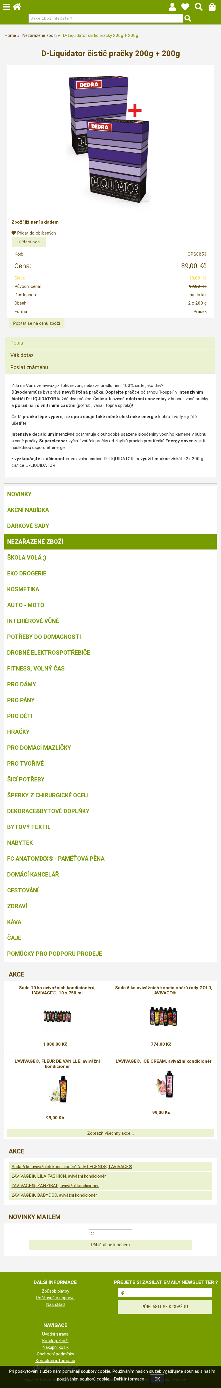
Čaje (14, 937)
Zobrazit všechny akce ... (110, 1133)
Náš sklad (55, 1304)
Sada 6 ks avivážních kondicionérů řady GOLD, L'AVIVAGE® (163, 990)
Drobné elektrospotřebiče (48, 652)
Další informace (129, 1379)
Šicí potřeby (26, 779)
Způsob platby (55, 1291)
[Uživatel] (188, 8)
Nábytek (20, 842)
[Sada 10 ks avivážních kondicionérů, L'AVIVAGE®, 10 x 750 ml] (57, 1016)
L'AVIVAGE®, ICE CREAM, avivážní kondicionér (164, 1061)
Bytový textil (29, 827)
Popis (16, 343)
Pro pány (21, 700)
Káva (14, 922)
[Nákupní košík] (215, 8)
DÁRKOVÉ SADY (28, 525)
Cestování (23, 890)
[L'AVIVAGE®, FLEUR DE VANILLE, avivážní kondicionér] (57, 1089)
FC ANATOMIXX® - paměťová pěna (55, 858)
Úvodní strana (55, 1334)
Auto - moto (25, 605)
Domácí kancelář (33, 874)
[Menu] (6, 7)
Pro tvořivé (25, 763)
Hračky (18, 731)
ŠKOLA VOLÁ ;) (26, 557)
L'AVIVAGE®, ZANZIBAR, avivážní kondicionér (55, 1185)
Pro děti (20, 716)
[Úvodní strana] (20, 8)
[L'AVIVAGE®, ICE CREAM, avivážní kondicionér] (163, 1084)
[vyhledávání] (201, 8)
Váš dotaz (22, 355)
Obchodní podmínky (55, 1354)
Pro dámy (21, 684)
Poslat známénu (29, 367)
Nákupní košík (55, 1347)
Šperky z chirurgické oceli (48, 795)
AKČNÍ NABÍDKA (28, 510)
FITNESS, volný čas (36, 668)
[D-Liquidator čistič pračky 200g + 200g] (110, 139)
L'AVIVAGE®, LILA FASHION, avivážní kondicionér (59, 1176)
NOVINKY (19, 494)
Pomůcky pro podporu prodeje (54, 953)
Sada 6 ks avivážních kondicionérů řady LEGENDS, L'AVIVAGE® (72, 1166)
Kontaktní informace (55, 1360)
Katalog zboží (55, 1340)
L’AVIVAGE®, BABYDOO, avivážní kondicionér (54, 1195)
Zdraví (17, 906)
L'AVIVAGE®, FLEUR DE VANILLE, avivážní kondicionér (57, 1064)
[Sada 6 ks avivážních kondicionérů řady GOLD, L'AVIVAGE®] (163, 1016)
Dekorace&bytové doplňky (48, 811)
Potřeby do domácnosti (44, 636)
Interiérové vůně (33, 620)
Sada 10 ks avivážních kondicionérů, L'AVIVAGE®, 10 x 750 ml (57, 990)
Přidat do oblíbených (36, 233)
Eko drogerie (26, 573)
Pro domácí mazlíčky (39, 747)
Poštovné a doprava (55, 1297)
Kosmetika (23, 589)
